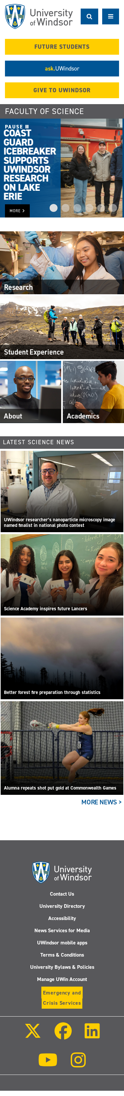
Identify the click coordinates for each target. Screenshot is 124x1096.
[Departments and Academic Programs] (93, 391)
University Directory (62, 906)
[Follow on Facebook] (62, 1035)
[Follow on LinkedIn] (92, 1035)
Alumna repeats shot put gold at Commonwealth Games (60, 788)
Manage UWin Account (62, 979)
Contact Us (62, 893)
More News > (101, 802)
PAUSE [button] (15, 127)
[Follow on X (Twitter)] (32, 1035)
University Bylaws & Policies (62, 967)
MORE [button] (16, 211)
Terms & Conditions (62, 954)
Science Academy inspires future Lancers (45, 609)
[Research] (62, 262)
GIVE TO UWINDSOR (62, 90)
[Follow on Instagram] (78, 1064)
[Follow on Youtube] (47, 1064)
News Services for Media (62, 930)
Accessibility (62, 918)
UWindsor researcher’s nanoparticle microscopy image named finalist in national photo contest (59, 522)
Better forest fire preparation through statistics (52, 692)
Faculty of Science (44, 111)
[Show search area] (89, 16)
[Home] (39, 16)
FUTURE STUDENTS (62, 47)
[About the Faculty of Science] (30, 391)
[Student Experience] (62, 327)
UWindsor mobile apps (62, 942)
